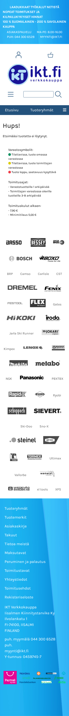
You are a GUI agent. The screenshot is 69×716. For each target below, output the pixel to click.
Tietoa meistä (17, 544)
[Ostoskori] (50, 54)
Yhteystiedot (16, 579)
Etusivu (12, 110)
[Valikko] (64, 110)
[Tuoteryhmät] (10, 94)
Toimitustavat (17, 570)
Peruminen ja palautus (25, 561)
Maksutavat (15, 553)
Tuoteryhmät (41, 110)
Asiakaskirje (16, 526)
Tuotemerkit (15, 517)
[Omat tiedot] (18, 54)
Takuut (11, 535)
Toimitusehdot (18, 588)
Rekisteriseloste (19, 597)
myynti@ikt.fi (17, 651)
